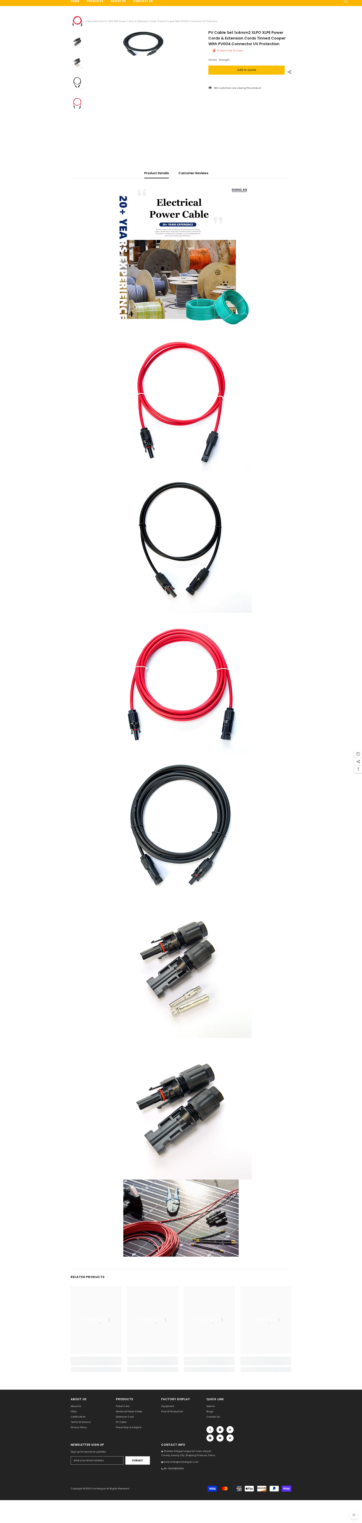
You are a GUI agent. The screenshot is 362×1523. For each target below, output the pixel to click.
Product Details (156, 173)
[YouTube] (220, 1438)
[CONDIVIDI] (288, 72)
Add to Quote (246, 70)
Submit (137, 1460)
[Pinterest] (230, 1429)
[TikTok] (210, 1438)
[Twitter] (230, 1438)
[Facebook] (210, 1429)
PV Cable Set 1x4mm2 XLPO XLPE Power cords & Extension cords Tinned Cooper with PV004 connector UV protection (247, 38)
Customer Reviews (193, 173)
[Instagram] (220, 1429)
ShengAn (224, 59)
